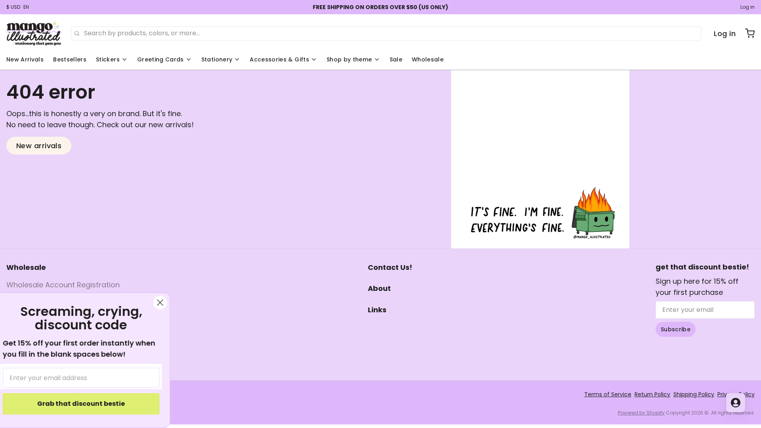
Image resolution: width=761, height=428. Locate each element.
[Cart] (747, 33)
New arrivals (38, 146)
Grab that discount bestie (89, 403)
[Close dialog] (168, 303)
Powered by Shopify (641, 412)
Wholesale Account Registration (63, 285)
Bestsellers (69, 59)
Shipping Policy (693, 394)
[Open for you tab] (735, 402)
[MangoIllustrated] (33, 33)
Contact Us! (390, 267)
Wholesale (428, 59)
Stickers (108, 59)
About (379, 288)
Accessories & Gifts (279, 59)
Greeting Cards (160, 59)
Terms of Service (607, 394)
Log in (747, 7)
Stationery (217, 59)
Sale (396, 59)
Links (377, 310)
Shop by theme (349, 59)
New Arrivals (25, 59)
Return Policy (652, 394)
